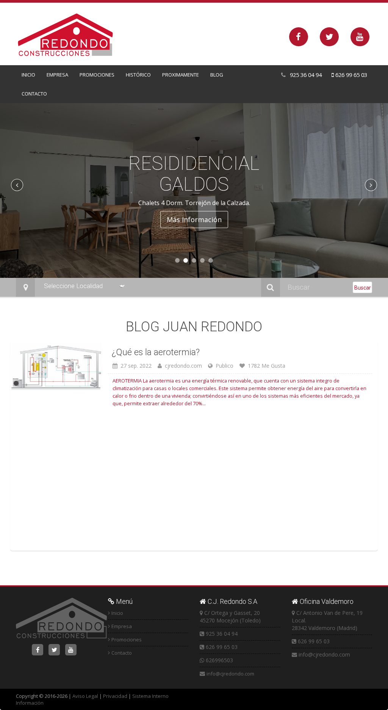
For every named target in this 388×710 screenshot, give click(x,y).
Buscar (362, 288)
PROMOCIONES (97, 74)
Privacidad (115, 696)
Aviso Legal (85, 696)
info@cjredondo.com (230, 673)
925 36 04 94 (305, 74)
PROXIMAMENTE (180, 74)
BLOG (216, 74)
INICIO (28, 74)
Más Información (194, 215)
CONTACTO (34, 93)
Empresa (121, 626)
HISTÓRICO (138, 74)
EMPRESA (57, 74)
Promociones (126, 639)
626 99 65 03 (350, 74)
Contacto (121, 652)
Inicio (117, 613)
